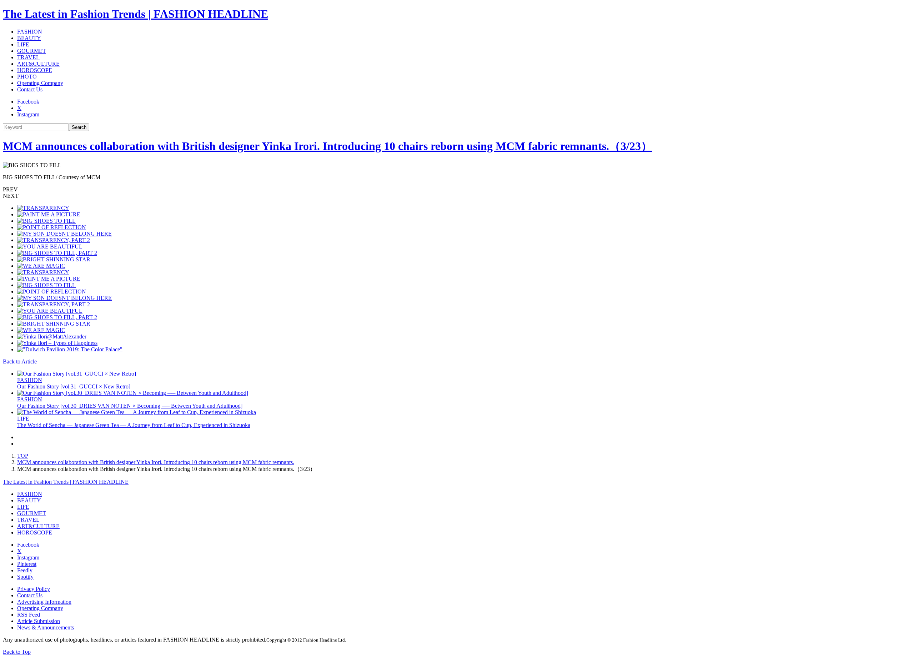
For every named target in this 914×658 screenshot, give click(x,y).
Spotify (25, 577)
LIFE (23, 44)
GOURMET (31, 51)
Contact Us (29, 89)
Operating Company (40, 83)
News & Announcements (45, 627)
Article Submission (38, 621)
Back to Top (17, 652)
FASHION (29, 32)
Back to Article (20, 361)
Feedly (24, 570)
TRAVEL (28, 57)
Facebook (28, 102)
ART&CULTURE (38, 64)
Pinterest (26, 564)
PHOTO (27, 77)
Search (79, 127)
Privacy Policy (33, 589)
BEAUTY (29, 38)
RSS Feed (28, 615)
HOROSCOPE (34, 70)
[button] (457, 189)
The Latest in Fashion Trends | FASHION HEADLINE (135, 13)
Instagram (28, 114)
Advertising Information (44, 602)
